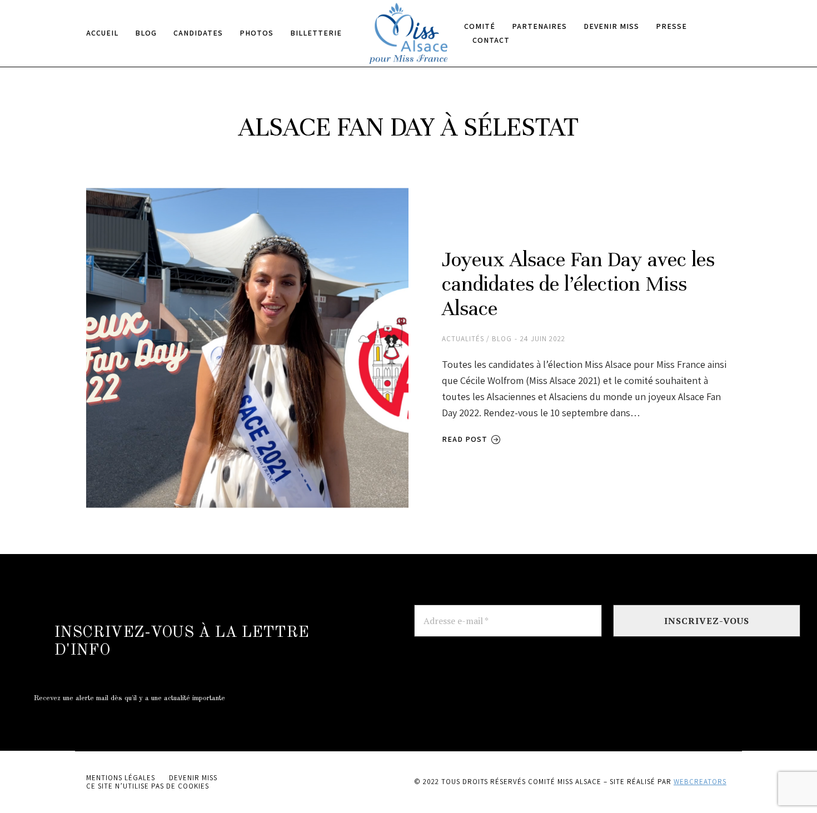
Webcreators (700, 781)
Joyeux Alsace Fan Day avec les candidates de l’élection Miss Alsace (578, 284)
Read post (464, 439)
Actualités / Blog (477, 338)
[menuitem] (102, 33)
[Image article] (247, 348)
